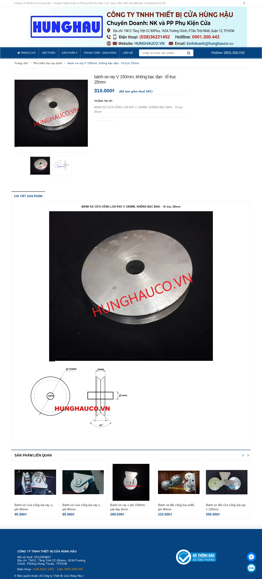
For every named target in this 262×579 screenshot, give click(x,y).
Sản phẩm (69, 52)
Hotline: (228, 52)
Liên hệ (128, 52)
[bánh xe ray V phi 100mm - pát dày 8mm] (131, 482)
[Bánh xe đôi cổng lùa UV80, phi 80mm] (179, 482)
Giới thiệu (49, 52)
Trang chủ (28, 52)
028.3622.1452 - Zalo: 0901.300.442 (58, 569)
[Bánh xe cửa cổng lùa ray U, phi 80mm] (35, 482)
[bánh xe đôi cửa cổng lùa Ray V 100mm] (227, 482)
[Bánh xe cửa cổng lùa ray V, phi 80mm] (83, 482)
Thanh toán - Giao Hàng (100, 52)
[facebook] (244, 3)
